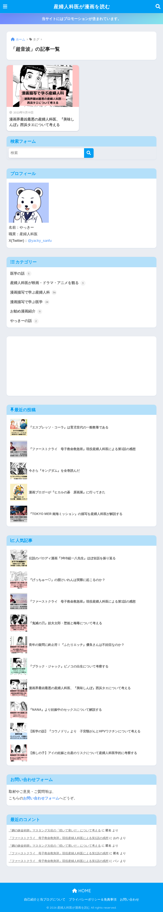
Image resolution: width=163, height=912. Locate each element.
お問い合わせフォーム (41, 798)
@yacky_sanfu (40, 241)
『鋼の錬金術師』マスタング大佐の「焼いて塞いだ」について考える (55, 830)
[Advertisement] (82, 366)
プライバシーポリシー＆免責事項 (93, 899)
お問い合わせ (129, 899)
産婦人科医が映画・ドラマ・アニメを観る (47, 283)
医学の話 (20, 273)
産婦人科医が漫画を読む (82, 6)
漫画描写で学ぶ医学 (29, 302)
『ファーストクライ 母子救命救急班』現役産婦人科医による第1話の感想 (58, 838)
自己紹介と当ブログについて (44, 899)
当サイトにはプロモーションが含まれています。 (81, 19)
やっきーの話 (23, 321)
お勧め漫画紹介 (25, 311)
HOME (84, 890)
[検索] (89, 153)
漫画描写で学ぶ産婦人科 (33, 292)
